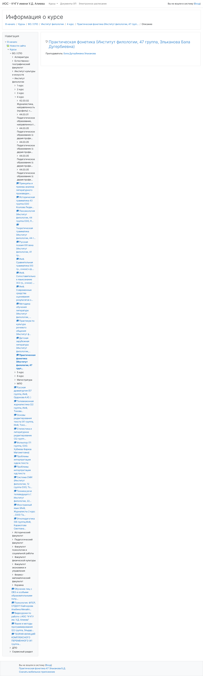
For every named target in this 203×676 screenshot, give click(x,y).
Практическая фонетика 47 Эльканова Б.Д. (42, 668)
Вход (197, 3)
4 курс (70, 24)
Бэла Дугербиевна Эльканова (80, 53)
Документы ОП (68, 3)
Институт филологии (52, 24)
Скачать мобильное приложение (37, 671)
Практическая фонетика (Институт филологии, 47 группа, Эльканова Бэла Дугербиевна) (119, 44)
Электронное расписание (93, 3)
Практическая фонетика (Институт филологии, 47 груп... (108, 24)
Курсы (52, 3)
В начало (10, 24)
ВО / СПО (33, 24)
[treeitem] (20, 42)
